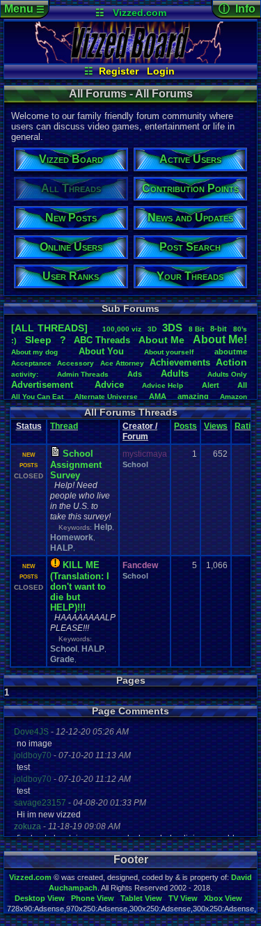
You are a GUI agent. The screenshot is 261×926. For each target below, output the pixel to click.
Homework (71, 537)
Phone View (92, 898)
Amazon (233, 396)
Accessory (75, 363)
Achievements (180, 362)
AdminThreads (83, 374)
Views (216, 426)
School (135, 464)
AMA (157, 396)
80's (240, 329)
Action (231, 362)
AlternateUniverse (106, 396)
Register (119, 71)
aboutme (230, 351)
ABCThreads (102, 340)
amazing (193, 396)
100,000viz (121, 329)
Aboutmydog (34, 352)
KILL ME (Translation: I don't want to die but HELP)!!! (79, 586)
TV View (183, 898)
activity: (24, 374)
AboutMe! (220, 339)
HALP (61, 548)
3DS (172, 327)
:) (14, 340)
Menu (24, 9)
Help (103, 527)
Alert (210, 385)
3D (152, 329)
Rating (247, 426)
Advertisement (43, 384)
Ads (134, 374)
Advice (109, 384)
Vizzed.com (139, 12)
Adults (175, 373)
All (242, 385)
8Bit (196, 329)
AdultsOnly (227, 374)
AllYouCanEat (37, 396)
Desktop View (40, 898)
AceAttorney (122, 363)
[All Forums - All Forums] (130, 59)
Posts (185, 426)
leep (38, 339)
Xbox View (223, 898)
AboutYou (101, 351)
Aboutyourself (168, 352)
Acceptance (31, 363)
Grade (62, 659)
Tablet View (141, 898)
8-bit (218, 328)
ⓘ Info (237, 9)
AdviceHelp (162, 385)
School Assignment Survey (76, 464)
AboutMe (161, 339)
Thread (64, 426)
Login (161, 71)
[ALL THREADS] (49, 327)
